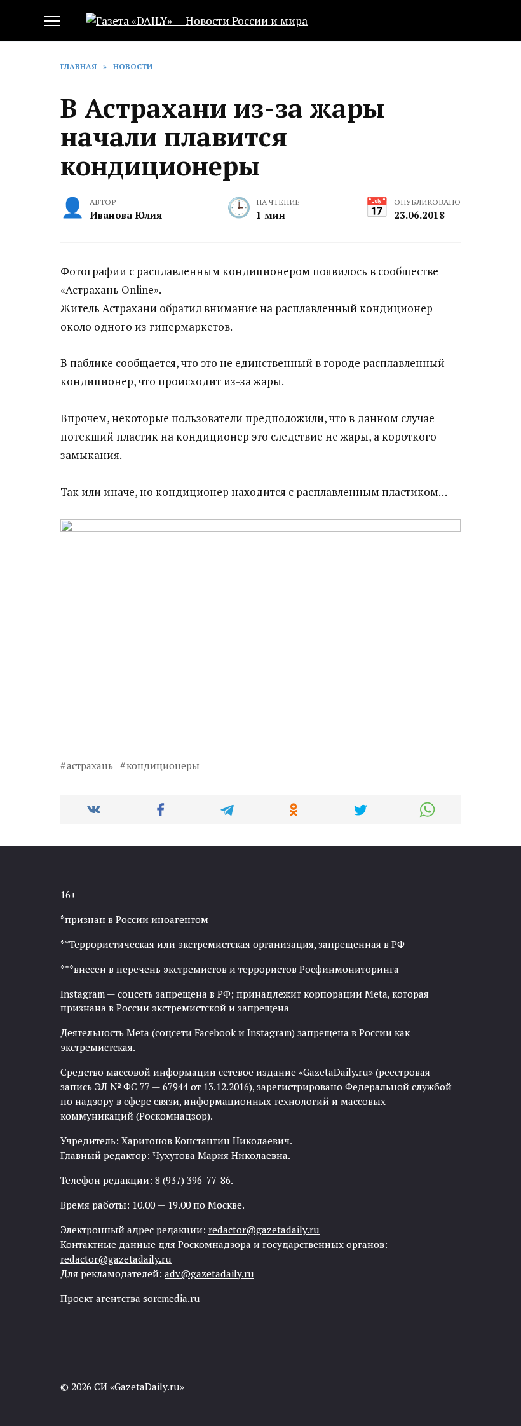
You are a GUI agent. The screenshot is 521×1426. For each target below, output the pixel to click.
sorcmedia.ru (171, 1298)
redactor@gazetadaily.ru (264, 1229)
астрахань (90, 765)
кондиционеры (163, 765)
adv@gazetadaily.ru (209, 1273)
